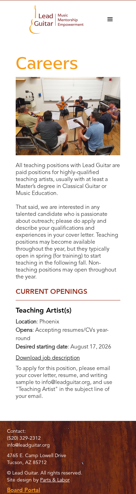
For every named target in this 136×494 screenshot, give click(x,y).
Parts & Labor (55, 480)
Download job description (48, 358)
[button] (110, 19)
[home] (54, 19)
